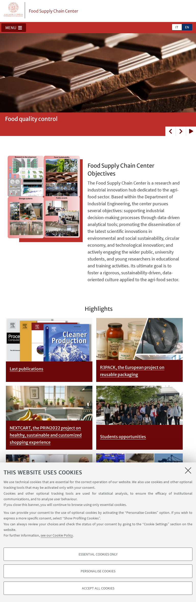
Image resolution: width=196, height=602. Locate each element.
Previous (170, 131)
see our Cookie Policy (57, 535)
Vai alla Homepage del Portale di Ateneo (13, 10)
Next (181, 131)
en (187, 27)
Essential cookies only (98, 554)
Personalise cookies (98, 571)
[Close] (188, 470)
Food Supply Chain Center (53, 11)
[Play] (191, 131)
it (176, 27)
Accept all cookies (98, 588)
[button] (13, 27)
